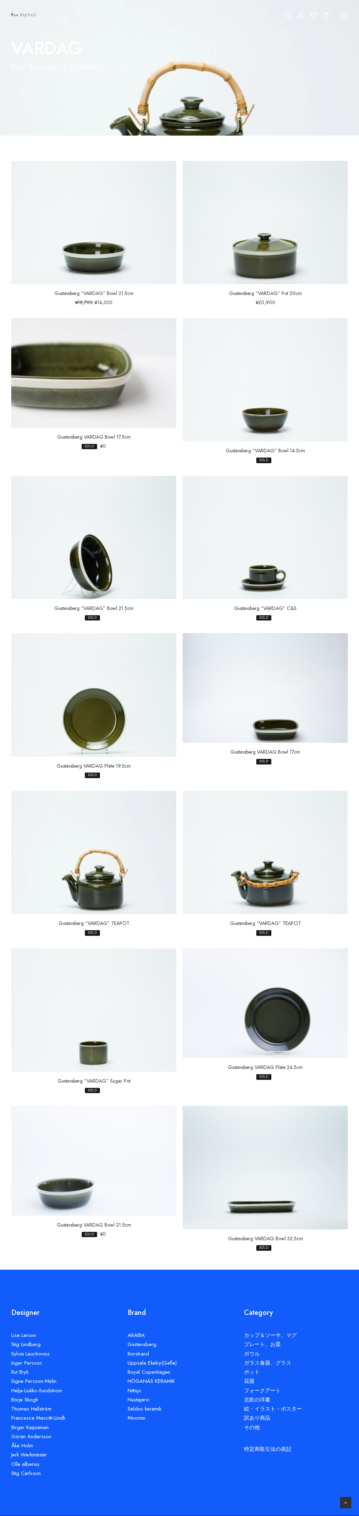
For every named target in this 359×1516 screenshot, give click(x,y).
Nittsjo (134, 1390)
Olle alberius (25, 1464)
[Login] (297, 15)
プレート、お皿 (262, 1344)
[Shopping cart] (323, 15)
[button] (93, 222)
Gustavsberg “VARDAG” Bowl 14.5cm (265, 450)
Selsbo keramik (144, 1409)
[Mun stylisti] (23, 15)
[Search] (285, 15)
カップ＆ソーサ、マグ (270, 1335)
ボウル (252, 1354)
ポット (252, 1372)
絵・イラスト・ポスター (273, 1409)
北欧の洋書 (257, 1400)
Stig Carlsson (26, 1473)
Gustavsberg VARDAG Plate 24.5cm (265, 1067)
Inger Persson (26, 1363)
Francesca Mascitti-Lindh (38, 1418)
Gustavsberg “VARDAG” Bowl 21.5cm (94, 293)
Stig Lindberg (26, 1344)
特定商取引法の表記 (267, 1449)
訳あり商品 (257, 1418)
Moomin (136, 1418)
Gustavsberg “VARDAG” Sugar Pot (93, 1080)
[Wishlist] (310, 15)
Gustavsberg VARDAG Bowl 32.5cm (265, 1238)
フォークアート (262, 1390)
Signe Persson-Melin (33, 1381)
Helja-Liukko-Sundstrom (36, 1390)
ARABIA (136, 1335)
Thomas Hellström (31, 1409)
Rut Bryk (19, 1372)
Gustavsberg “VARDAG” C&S (265, 608)
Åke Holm (22, 1445)
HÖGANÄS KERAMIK (151, 1381)
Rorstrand (138, 1354)
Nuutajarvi (138, 1400)
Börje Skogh (24, 1400)
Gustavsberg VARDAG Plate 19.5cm (94, 765)
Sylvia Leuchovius (30, 1354)
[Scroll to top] (345, 1502)
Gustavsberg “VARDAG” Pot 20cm (265, 293)
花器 (249, 1381)
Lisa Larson (23, 1335)
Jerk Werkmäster (29, 1455)
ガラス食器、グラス (267, 1363)
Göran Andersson (31, 1436)
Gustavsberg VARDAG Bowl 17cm (265, 751)
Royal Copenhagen (149, 1372)
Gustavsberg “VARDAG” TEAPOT (94, 923)
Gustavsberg (142, 1344)
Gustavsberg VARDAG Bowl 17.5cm (94, 436)
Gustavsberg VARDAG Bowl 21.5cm (94, 1224)
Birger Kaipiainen (30, 1427)
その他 (252, 1427)
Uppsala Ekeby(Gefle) (152, 1363)
